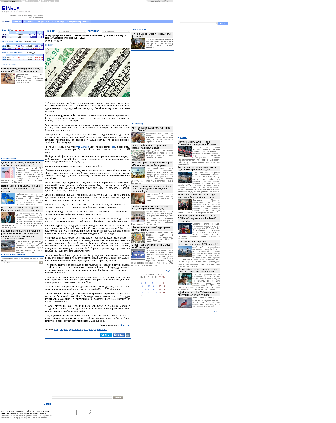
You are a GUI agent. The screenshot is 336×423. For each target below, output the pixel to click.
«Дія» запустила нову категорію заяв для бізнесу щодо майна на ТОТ (20, 163)
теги (56, 329)
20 (153, 289)
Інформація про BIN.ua (78, 22)
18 (145, 289)
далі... (170, 270)
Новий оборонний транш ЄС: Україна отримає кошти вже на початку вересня (20, 188)
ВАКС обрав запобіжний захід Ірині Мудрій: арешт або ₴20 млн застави (20, 208)
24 (142, 292)
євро (112, 146)
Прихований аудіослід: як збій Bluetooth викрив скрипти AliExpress (197, 143)
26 (149, 292)
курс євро (102, 329)
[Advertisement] (109, 11)
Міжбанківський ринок (13, 53)
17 (142, 289)
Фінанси (49, 45)
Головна (6, 22)
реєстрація (155, 1)
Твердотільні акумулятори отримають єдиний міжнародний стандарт (198, 168)
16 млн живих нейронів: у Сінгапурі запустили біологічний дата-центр (196, 195)
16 (164, 286)
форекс (64, 329)
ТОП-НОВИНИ (9, 65)
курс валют (75, 329)
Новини (17, 22)
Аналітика (29, 22)
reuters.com (124, 325)
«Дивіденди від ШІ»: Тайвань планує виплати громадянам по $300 (197, 293)
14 (156, 286)
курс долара (82, 146)
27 (153, 292)
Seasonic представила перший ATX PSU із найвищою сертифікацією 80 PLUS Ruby (197, 218)
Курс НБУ (6, 30)
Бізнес (183, 138)
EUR (4, 48)
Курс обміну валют (11, 41)
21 (156, 289)
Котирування (43, 22)
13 (153, 286)
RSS (42, 1)
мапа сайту (52, 1)
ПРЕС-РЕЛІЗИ (139, 30)
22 (160, 289)
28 (156, 292)
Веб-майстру (58, 22)
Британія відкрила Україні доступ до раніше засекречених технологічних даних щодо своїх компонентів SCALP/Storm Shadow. (20, 234)
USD (4, 46)
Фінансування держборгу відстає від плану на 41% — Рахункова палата (20, 69)
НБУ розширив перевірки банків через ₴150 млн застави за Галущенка (152, 164)
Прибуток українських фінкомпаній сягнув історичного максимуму (150, 207)
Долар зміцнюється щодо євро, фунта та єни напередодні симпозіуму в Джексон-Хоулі (152, 189)
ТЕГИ (48, 404)
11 (145, 286)
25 (145, 292)
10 (142, 286)
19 (149, 289)
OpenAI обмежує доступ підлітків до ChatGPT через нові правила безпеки (197, 270)
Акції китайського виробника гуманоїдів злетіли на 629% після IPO (198, 243)
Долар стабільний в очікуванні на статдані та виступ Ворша (149, 146)
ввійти (165, 1)
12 (149, 286)
